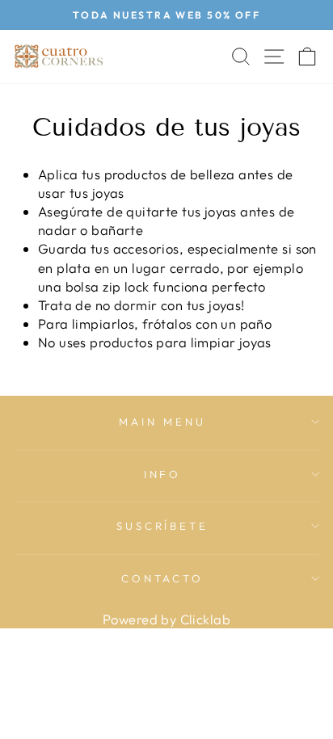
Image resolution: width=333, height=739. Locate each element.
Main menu (162, 421)
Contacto (162, 578)
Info (163, 474)
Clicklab (205, 619)
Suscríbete (162, 525)
